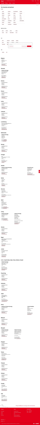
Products (10, 3)
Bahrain (7, 30)
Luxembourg (9, 24)
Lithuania (9, 22)
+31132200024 (5, 139)
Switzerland (15, 24)
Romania (14, 18)
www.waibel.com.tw (4, 359)
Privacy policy (8, 423)
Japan (8, 42)
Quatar (16, 30)
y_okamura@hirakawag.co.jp (5, 300)
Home (1, 5)
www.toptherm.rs (3, 185)
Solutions (6, 3)
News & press (2, 419)
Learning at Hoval (16, 411)
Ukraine (21, 18)
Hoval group (2, 411)
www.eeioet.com (3, 245)
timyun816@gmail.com (29, 313)
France (3, 24)
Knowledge (2, 3)
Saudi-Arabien (12, 32)
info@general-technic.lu (4, 128)
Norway (14, 13)
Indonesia (8, 40)
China (3, 40)
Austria (3, 11)
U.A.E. (16, 32)
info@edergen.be (3, 64)
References (2, 421)
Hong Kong (3, 44)
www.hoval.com (3, 196)
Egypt (3, 30)
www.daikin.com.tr (16, 223)
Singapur (13, 42)
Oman (6, 32)
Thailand (17, 40)
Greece (9, 13)
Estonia (3, 22)
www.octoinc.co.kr (29, 314)
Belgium (3, 13)
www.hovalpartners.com (4, 108)
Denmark (3, 20)
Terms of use (5, 423)
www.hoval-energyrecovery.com (30, 174)
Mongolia (13, 40)
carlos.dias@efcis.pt (4, 161)
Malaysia (8, 44)
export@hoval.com (5, 219)
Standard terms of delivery (13, 423)
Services (13, 3)
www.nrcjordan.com (4, 256)
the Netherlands (15, 11)
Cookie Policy (17, 423)
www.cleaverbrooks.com (4, 390)
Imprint (2, 423)
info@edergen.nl (5, 140)
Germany (9, 11)
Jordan (11, 30)
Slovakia (21, 11)
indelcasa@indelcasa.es (5, 207)
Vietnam (17, 42)
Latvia (9, 18)
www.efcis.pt (3, 162)
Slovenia (21, 13)
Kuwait (3, 32)
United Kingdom (22, 20)
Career (35, 0)
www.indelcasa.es (5, 208)
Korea (3, 42)
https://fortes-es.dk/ (4, 77)
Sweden (14, 22)
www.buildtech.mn (18, 338)
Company (33, 0)
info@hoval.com (3, 97)
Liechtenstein (9, 20)
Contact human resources (17, 416)
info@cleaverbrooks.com (4, 389)
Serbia (14, 20)
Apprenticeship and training (17, 412)
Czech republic (4, 18)
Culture (2, 412)
